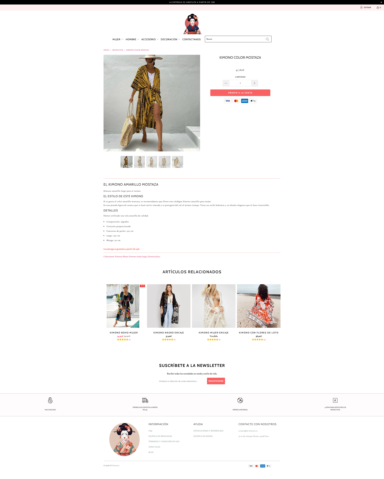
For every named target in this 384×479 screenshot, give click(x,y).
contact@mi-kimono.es (248, 430)
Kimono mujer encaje (214, 306)
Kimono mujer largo (138, 256)
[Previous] (108, 103)
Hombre (131, 39)
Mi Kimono (114, 465)
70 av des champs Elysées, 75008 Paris (253, 436)
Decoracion (169, 39)
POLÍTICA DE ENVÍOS (203, 436)
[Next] (195, 103)
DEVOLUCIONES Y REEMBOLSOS (208, 430)
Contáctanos (191, 39)
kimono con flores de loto (258, 306)
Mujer (116, 39)
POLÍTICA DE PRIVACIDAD (160, 436)
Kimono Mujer (121, 256)
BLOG (151, 452)
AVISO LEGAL (154, 447)
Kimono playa (154, 256)
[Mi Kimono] (192, 23)
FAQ (150, 430)
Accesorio (148, 39)
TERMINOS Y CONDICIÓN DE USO (163, 441)
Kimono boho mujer (124, 306)
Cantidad (240, 77)
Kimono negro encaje (168, 306)
